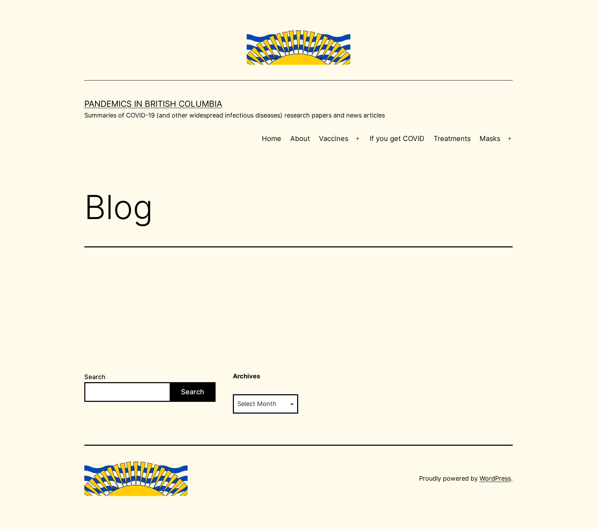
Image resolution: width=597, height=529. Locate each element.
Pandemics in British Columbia (153, 104)
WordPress (495, 478)
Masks (490, 138)
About (300, 138)
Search (94, 376)
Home (271, 138)
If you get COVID (397, 138)
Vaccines (333, 138)
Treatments (452, 138)
